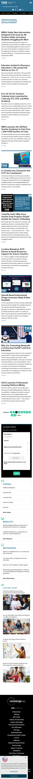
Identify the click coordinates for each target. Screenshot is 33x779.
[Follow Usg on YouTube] (20, 10)
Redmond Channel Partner (16, 743)
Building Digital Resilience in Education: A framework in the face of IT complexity (15, 526)
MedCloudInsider (16, 732)
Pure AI (16, 738)
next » (19, 415)
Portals (7, 484)
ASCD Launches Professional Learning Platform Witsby (14, 383)
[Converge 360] (16, 701)
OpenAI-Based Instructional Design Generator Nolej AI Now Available (15, 297)
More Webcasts (7, 539)
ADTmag (16, 714)
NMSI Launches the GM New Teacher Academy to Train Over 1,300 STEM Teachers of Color (15, 129)
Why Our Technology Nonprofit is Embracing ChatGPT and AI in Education (16, 348)
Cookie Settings (14, 771)
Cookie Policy (23, 768)
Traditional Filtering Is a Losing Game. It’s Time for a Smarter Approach (15, 533)
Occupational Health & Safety (16, 735)
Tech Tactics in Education (16, 753)
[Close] (25, 757)
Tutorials (15, 13)
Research (5, 507)
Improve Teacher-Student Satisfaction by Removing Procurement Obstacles (15, 664)
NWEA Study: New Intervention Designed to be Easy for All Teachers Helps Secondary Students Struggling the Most (15, 36)
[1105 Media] (16, 708)
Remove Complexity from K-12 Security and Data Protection (16, 552)
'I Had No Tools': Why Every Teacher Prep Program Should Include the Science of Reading (15, 216)
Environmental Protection (16, 725)
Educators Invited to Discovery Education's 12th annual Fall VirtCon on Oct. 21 (15, 67)
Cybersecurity (7, 492)
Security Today (16, 745)
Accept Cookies (14, 776)
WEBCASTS (8, 521)
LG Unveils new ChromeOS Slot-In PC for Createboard (16, 171)
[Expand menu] (30, 3)
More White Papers (9, 578)
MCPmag (16, 730)
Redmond (16, 740)
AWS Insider (16, 717)
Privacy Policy (16, 453)
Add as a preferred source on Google (10, 6)
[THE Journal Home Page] (8, 2)
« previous (6, 412)
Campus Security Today (16, 719)
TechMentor (16, 751)
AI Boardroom (16, 712)
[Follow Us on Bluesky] (13, 10)
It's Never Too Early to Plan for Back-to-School (14, 640)
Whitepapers (9, 548)
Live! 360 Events (16, 727)
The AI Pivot (16, 756)
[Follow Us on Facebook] (15, 9)
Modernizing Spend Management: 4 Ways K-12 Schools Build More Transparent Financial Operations (16, 571)
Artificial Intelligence (9, 488)
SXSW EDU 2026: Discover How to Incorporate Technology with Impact (14, 592)
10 (15, 415)
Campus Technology (16, 722)
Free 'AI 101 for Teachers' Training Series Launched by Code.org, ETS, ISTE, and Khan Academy (15, 97)
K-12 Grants (23, 13)
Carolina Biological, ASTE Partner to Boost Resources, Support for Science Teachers (14, 251)
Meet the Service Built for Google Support (15, 565)
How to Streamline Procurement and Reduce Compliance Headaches (16, 616)
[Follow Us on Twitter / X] (17, 9)
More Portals (7, 512)
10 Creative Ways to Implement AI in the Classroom (15, 559)
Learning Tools (7, 497)
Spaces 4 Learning (16, 748)
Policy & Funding (8, 502)
